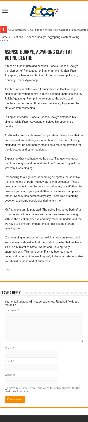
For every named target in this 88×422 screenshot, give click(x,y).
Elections (17, 37)
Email (9, 361)
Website (10, 374)
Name (9, 348)
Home (4, 37)
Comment (12, 310)
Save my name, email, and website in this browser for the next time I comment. (42, 389)
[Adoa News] (44, 10)
